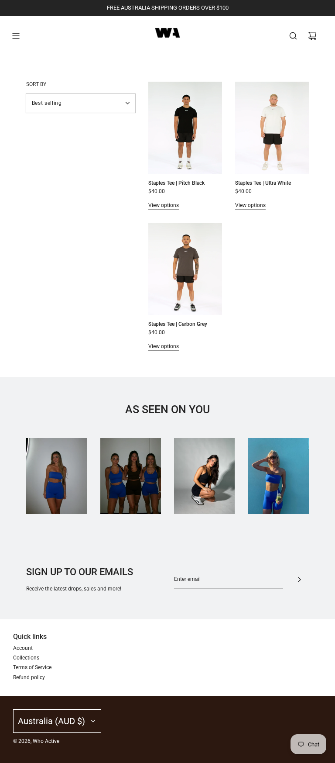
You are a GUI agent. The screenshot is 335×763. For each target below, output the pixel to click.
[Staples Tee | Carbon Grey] (185, 269)
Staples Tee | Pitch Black (176, 183)
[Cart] (312, 35)
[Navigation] (15, 35)
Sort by (36, 84)
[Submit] (299, 579)
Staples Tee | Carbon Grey (177, 324)
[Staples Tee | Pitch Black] (185, 128)
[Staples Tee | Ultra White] (272, 128)
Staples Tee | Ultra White (263, 183)
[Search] (293, 35)
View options (163, 205)
